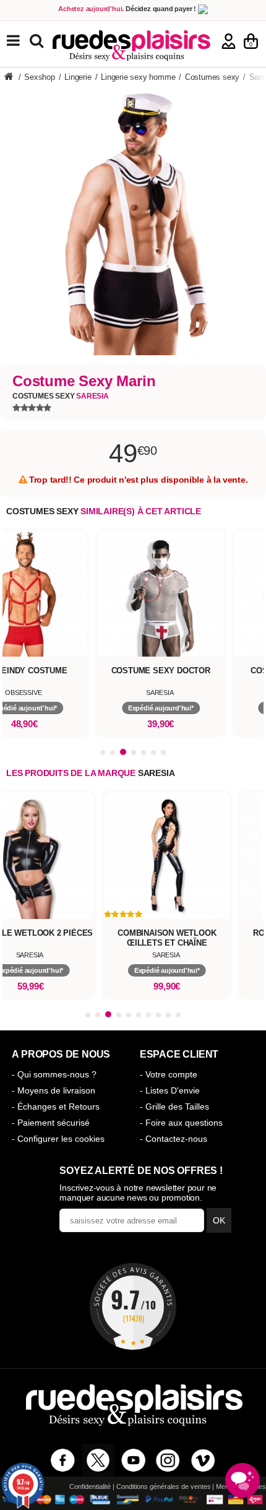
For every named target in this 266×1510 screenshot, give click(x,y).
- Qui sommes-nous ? (54, 1074)
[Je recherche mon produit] (38, 40)
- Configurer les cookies (58, 1139)
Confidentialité (90, 1486)
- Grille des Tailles (174, 1106)
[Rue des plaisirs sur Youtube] (133, 1460)
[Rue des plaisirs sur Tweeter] (98, 1460)
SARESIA (156, 773)
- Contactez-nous (173, 1139)
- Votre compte (168, 1074)
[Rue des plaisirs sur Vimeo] (203, 1460)
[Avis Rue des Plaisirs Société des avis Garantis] (133, 1306)
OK (219, 1220)
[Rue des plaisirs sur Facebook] (62, 1460)
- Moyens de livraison (53, 1090)
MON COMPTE (229, 41)
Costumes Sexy (60, 396)
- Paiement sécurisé (51, 1123)
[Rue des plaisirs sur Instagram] (168, 1460)
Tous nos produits (22, 40)
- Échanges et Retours (56, 1106)
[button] (102, 752)
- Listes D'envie (170, 1090)
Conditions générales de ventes (163, 1486)
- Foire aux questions (181, 1123)
